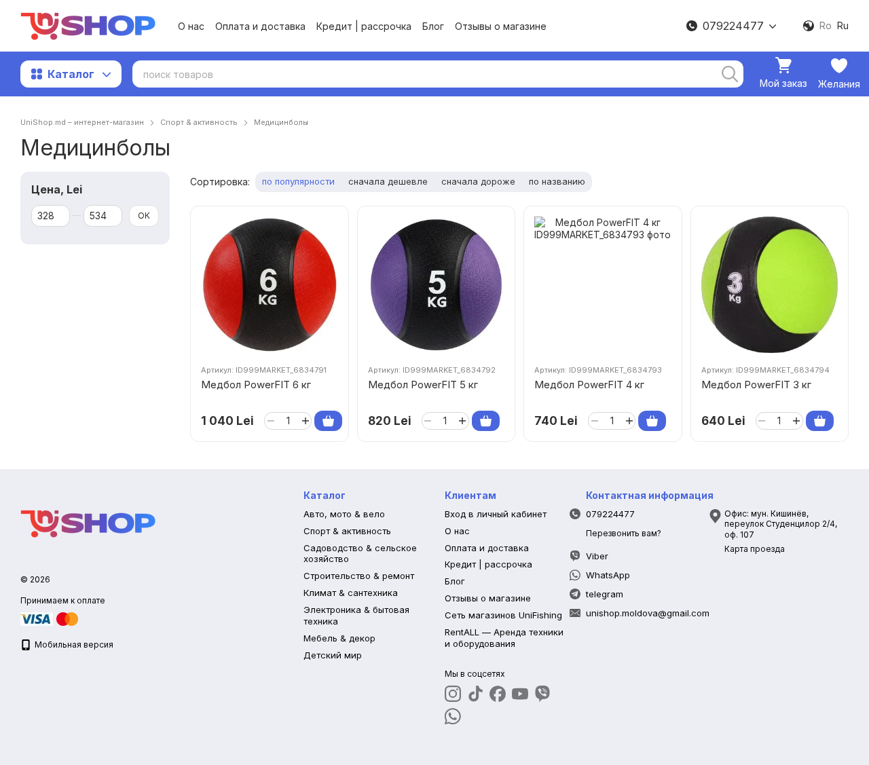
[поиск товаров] (729, 74)
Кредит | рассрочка (363, 26)
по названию (557, 181)
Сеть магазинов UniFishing (503, 615)
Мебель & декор (339, 638)
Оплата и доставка (260, 26)
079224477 (733, 25)
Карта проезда (754, 549)
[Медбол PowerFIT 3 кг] (769, 285)
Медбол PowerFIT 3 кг (756, 384)
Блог (433, 26)
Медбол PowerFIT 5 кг (423, 384)
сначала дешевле (388, 181)
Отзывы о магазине (501, 26)
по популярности (298, 181)
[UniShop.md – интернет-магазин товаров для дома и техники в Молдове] (88, 522)
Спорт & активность (347, 530)
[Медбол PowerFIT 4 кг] (602, 285)
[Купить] (328, 421)
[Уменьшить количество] (270, 421)
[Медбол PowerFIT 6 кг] (269, 285)
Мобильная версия (73, 644)
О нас (191, 26)
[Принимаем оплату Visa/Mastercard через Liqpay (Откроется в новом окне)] (50, 618)
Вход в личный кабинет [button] (496, 513)
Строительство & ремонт (358, 575)
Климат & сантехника (350, 592)
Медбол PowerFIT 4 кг (589, 384)
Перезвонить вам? (623, 533)
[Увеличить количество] (305, 421)
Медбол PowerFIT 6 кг (256, 384)
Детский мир (332, 655)
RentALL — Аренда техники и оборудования (504, 638)
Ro (825, 26)
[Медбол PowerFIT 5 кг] (436, 285)
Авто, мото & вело (344, 513)
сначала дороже (478, 181)
